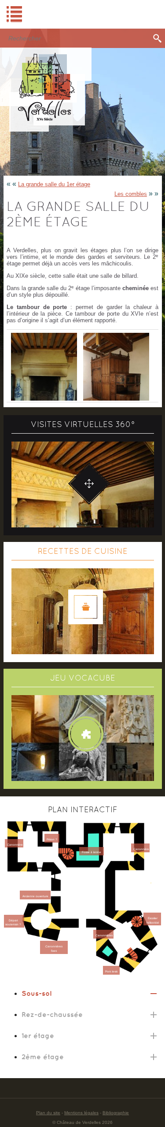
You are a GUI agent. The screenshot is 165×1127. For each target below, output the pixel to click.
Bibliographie (116, 1112)
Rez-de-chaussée (52, 1014)
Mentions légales (81, 1112)
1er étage (38, 1035)
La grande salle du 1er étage (54, 184)
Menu (82, 14)
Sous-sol (36, 993)
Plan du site (48, 1112)
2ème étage (43, 1057)
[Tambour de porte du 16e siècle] (115, 366)
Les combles (130, 194)
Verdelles (46, 90)
